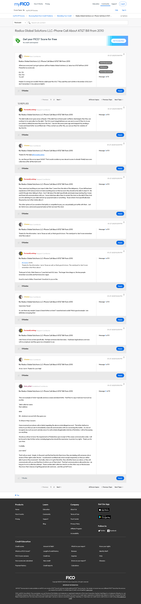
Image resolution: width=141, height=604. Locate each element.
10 (106, 391)
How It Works (38, 4)
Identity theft (103, 551)
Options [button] (124, 16)
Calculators (75, 565)
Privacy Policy (75, 524)
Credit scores (19, 546)
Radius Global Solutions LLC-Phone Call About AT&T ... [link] (93, 16)
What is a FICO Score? (22, 551)
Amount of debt (48, 546)
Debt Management (105, 62)
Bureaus (74, 551)
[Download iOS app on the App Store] (104, 509)
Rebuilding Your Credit (64, 16)
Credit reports (48, 565)
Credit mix (46, 556)
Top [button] (18, 495)
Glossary (102, 561)
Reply (120, 91)
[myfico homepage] (22, 4)
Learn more (89, 590)
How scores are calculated (24, 561)
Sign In (124, 10)
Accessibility (74, 533)
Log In (123, 4)
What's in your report (78, 546)
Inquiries (74, 556)
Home (17, 509)
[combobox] (77, 22)
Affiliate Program (76, 529)
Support (114, 4)
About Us (73, 509)
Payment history (20, 565)
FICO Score (103, 67)
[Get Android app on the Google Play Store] (104, 517)
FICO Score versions (22, 556)
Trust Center (74, 519)
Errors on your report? (78, 561)
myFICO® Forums (32, 10)
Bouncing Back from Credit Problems (41, 16)
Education (96, 4)
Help (116, 10)
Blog (44, 524)
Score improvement (106, 71)
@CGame (25, 263)
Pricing (47, 4)
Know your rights (104, 546)
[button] (124, 53)
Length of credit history (51, 551)
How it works (19, 514)
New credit (46, 561)
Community (105, 4)
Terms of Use (74, 514)
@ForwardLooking (38, 155)
